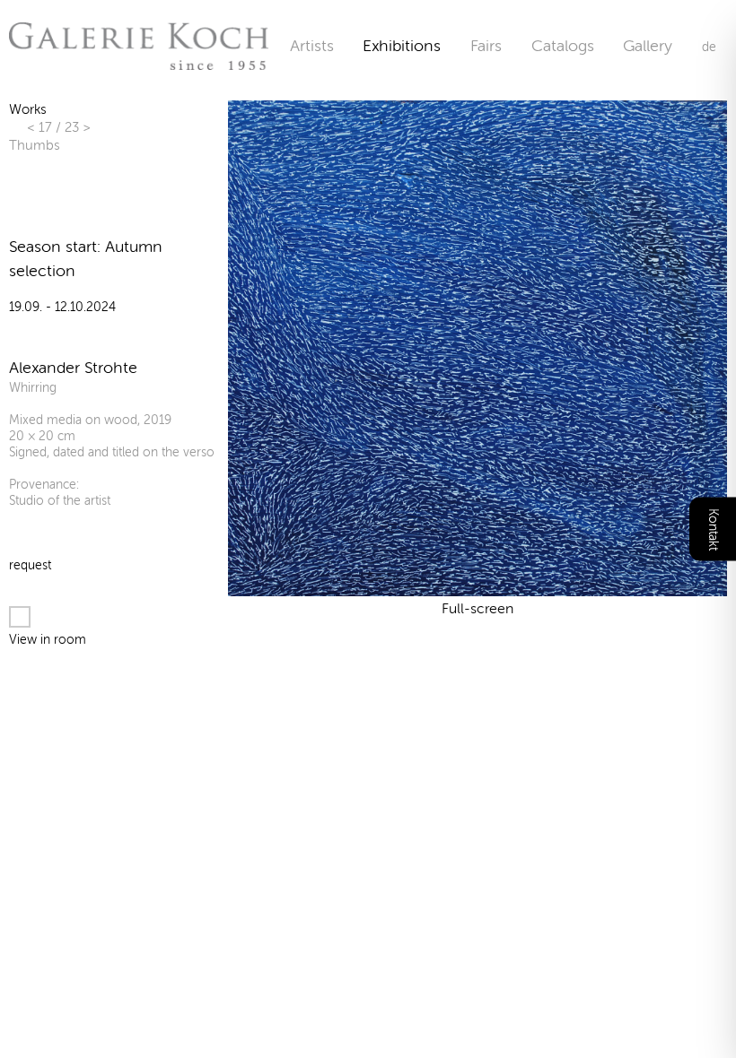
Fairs (486, 46)
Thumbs (34, 145)
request (30, 565)
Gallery (647, 46)
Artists (312, 46)
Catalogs (562, 46)
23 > (78, 127)
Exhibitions (402, 46)
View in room (47, 639)
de (709, 47)
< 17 (41, 127)
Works (27, 109)
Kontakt (713, 529)
